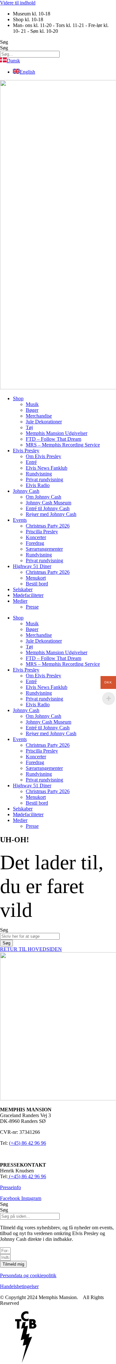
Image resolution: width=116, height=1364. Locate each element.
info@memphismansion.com (29, 1154)
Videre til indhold (17, 2)
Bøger (32, 410)
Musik (32, 404)
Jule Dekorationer (44, 421)
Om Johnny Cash (43, 497)
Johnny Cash (26, 491)
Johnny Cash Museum (48, 502)
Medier (20, 601)
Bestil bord (37, 583)
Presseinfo (10, 1187)
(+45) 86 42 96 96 (27, 1143)
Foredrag (35, 543)
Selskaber (23, 589)
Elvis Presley (26, 450)
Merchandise (39, 416)
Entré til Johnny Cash (48, 508)
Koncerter (36, 537)
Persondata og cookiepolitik (28, 1275)
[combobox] (30, 936)
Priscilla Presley (42, 531)
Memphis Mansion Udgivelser (56, 433)
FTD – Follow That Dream (53, 439)
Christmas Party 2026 (48, 525)
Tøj (29, 427)
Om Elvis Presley (43, 456)
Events (20, 520)
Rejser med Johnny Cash (51, 514)
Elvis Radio (38, 485)
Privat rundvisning (44, 479)
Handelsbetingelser (19, 1286)
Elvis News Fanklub (46, 468)
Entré (31, 462)
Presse (32, 607)
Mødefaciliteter (28, 595)
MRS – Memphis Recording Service (63, 444)
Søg (4, 42)
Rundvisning (39, 473)
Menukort (36, 578)
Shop (18, 398)
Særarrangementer (44, 549)
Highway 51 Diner (32, 566)
